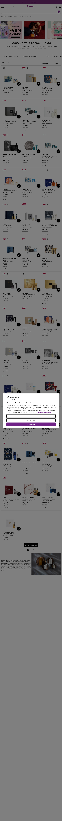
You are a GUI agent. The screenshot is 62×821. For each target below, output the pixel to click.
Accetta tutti (31, 424)
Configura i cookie (31, 416)
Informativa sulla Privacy (43, 412)
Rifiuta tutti (31, 420)
